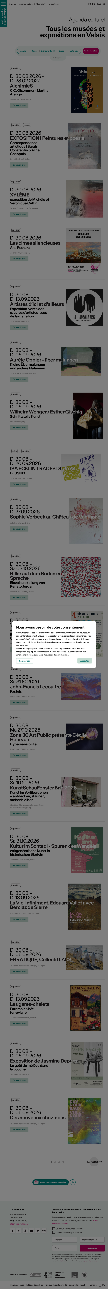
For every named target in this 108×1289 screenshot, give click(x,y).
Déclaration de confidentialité (55, 655)
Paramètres (24, 661)
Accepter (84, 661)
